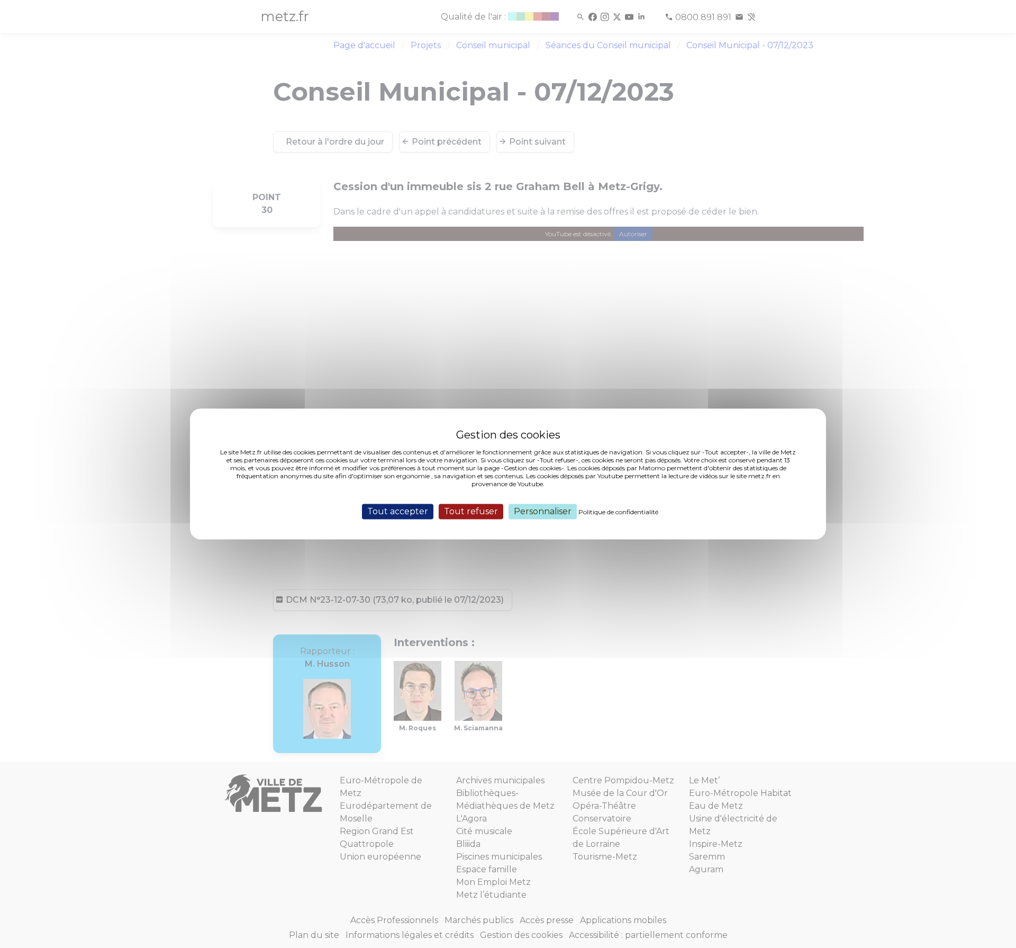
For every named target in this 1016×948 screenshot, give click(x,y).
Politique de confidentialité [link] (618, 512)
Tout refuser (471, 511)
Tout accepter (397, 511)
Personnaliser (543, 511)
